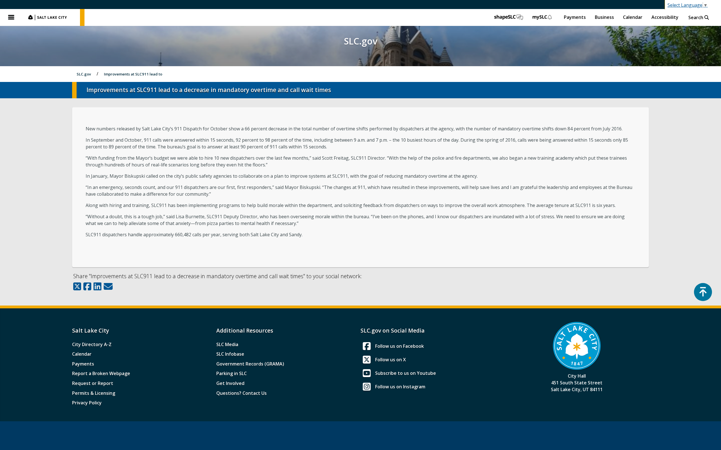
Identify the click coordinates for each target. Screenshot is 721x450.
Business (604, 17)
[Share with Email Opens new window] (108, 286)
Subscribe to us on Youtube (405, 373)
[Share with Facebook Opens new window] (87, 286)
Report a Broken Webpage (101, 373)
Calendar (632, 17)
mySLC (542, 17)
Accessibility (664, 17)
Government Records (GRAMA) (250, 364)
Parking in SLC (231, 373)
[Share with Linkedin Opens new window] (97, 286)
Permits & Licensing (93, 393)
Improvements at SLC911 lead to (133, 74)
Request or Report (92, 383)
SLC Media (227, 344)
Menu (11, 17)
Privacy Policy (87, 403)
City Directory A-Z (92, 344)
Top (703, 292)
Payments (575, 17)
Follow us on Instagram (400, 387)
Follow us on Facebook (399, 346)
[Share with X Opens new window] (77, 286)
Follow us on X (390, 360)
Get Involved (230, 383)
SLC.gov (51, 17)
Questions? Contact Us (241, 393)
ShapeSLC (509, 17)
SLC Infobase (230, 354)
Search (696, 17)
